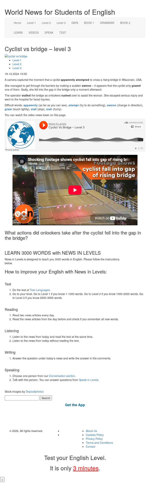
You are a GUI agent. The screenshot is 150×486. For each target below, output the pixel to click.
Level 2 (46, 23)
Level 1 (31, 23)
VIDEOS (34, 32)
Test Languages (40, 290)
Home (17, 23)
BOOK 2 (125, 23)
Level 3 (61, 23)
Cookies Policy (95, 435)
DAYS (74, 23)
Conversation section (62, 376)
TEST (62, 32)
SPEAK (49, 32)
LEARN (18, 32)
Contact (90, 446)
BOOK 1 (89, 23)
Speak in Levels (88, 380)
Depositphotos (34, 391)
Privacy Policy (94, 439)
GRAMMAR (107, 23)
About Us (91, 431)
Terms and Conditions (99, 443)
